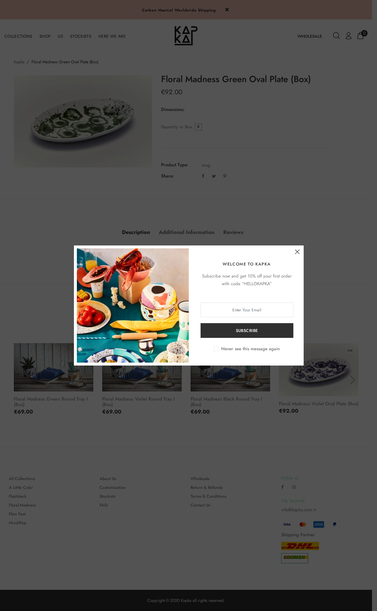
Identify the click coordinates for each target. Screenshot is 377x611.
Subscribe (247, 330)
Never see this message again (250, 349)
